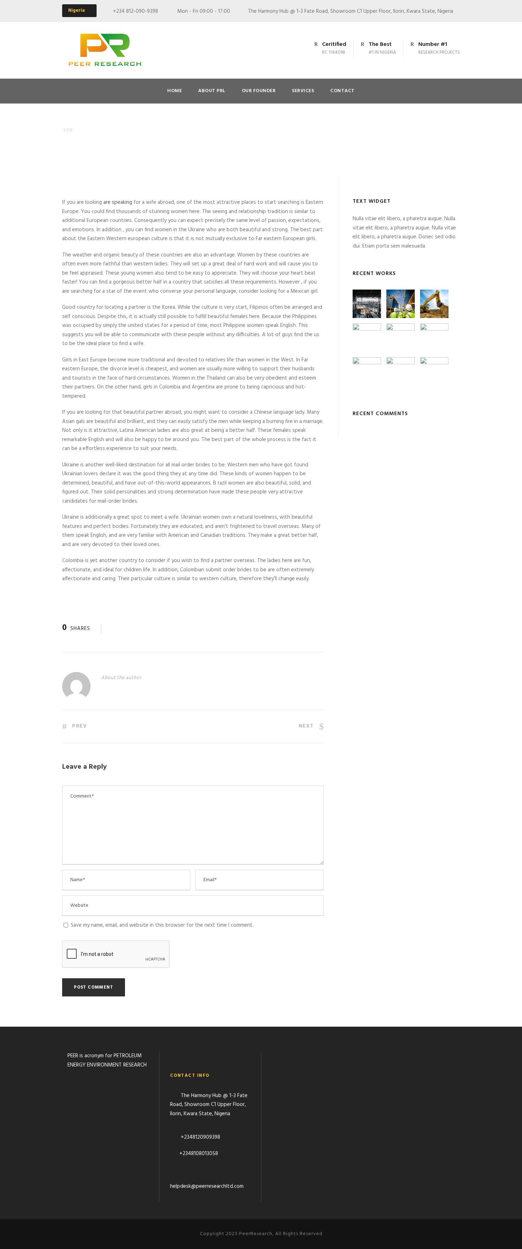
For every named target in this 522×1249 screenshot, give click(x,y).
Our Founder (259, 91)
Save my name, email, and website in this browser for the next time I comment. (162, 925)
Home (174, 91)
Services (303, 91)
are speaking (117, 202)
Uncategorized (123, 141)
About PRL (211, 91)
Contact (342, 91)
